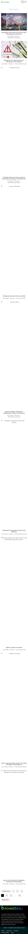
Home (3, 930)
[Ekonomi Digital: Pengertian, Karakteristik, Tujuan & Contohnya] (14, 355)
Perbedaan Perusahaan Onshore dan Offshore (14, 531)
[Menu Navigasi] (22, 2)
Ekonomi (17, 36)
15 (19, 895)
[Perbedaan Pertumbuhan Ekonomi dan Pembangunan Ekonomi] (14, 21)
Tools (12, 932)
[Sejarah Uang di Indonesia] (14, 591)
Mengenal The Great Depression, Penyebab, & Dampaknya (14, 61)
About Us (9, 930)
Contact (16, 930)
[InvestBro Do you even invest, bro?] (5, 2)
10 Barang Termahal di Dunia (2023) (14, 296)
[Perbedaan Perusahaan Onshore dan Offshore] (14, 474)
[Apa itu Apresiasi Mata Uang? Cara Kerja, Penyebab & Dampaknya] (14, 707)
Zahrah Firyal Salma (15, 37)
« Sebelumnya (6, 891)
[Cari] (25, 1)
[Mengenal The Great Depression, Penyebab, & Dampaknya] (14, 49)
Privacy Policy (5, 932)
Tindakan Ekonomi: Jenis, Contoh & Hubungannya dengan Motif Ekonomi (14, 178)
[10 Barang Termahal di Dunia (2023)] (14, 240)
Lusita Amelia (22, 298)
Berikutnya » (5, 899)
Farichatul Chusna (22, 63)
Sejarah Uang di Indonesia (14, 647)
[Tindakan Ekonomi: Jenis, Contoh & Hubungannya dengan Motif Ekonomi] (14, 121)
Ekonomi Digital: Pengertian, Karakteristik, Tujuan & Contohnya (14, 412)
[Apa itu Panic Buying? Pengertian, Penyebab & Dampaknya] (14, 824)
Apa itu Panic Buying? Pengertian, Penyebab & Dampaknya (14, 881)
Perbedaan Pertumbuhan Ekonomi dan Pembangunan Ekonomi (14, 33)
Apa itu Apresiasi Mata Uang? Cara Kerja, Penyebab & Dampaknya (14, 763)
